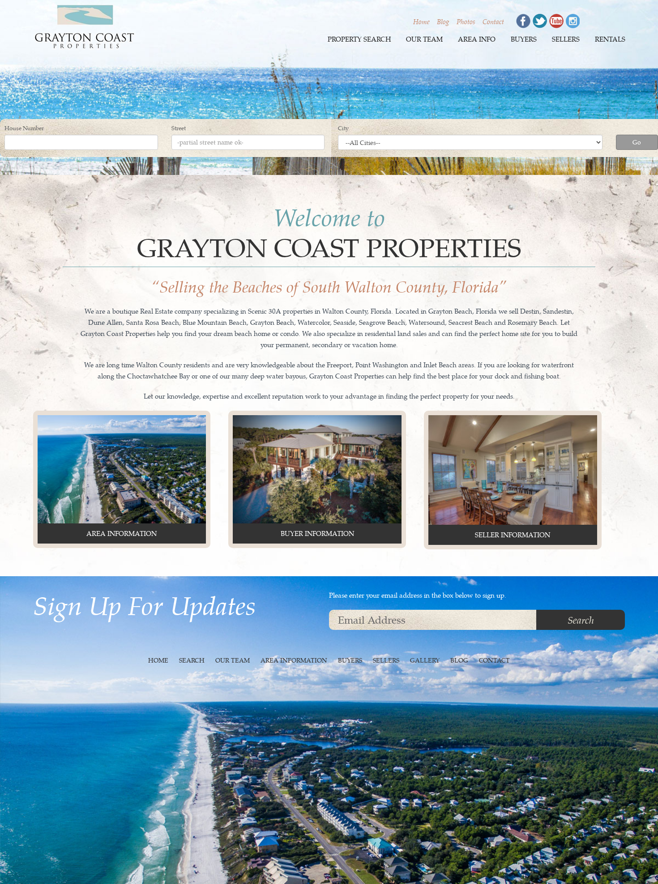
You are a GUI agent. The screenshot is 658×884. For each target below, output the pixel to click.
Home (421, 21)
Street (178, 128)
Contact (493, 21)
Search (581, 619)
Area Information (294, 660)
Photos (466, 21)
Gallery (425, 660)
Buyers (524, 39)
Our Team (424, 39)
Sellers (566, 39)
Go (636, 142)
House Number (24, 128)
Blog (443, 21)
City (343, 128)
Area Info (477, 39)
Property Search (359, 39)
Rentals (610, 39)
